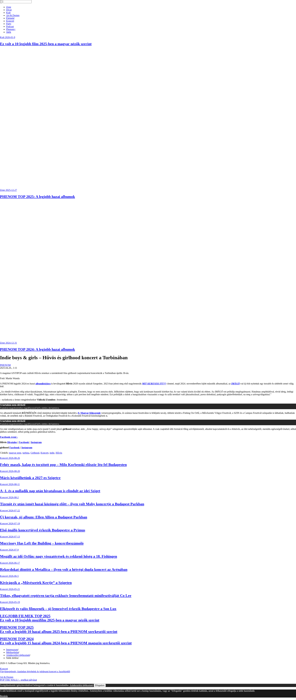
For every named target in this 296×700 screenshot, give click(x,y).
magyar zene (15, 452)
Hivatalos (12, 442)
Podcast (10, 26)
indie (52, 452)
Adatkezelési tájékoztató (18, 655)
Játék (8, 32)
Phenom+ (11, 29)
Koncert (10, 21)
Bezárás (4, 696)
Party (8, 23)
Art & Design (12, 15)
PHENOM (5, 365)
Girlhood (35, 452)
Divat (9, 9)
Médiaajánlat (12, 652)
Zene (8, 7)
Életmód (10, 18)
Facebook (24, 442)
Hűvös (59, 452)
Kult (8, 12)
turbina (26, 452)
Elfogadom (100, 685)
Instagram (36, 442)
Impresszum (12, 649)
